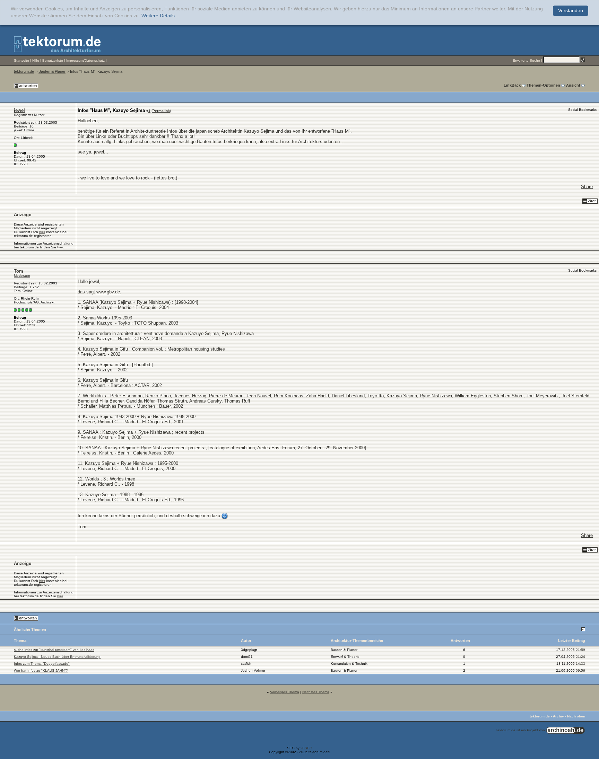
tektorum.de (24, 71)
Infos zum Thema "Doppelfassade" (42, 663)
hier (42, 232)
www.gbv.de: (108, 291)
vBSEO (306, 748)
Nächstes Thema (315, 692)
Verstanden (570, 10)
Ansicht (573, 85)
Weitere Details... (160, 15)
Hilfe (35, 60)
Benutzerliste (52, 60)
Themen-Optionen (543, 85)
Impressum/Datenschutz (85, 60)
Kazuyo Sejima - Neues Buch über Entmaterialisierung (57, 657)
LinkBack (512, 85)
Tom (18, 271)
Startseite (21, 60)
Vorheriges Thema (284, 692)
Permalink (161, 111)
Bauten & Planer (52, 71)
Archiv (558, 716)
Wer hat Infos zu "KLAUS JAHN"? (41, 670)
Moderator (22, 275)
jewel (19, 110)
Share (587, 186)
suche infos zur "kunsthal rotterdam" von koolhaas (54, 650)
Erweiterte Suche (526, 60)
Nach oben (576, 716)
